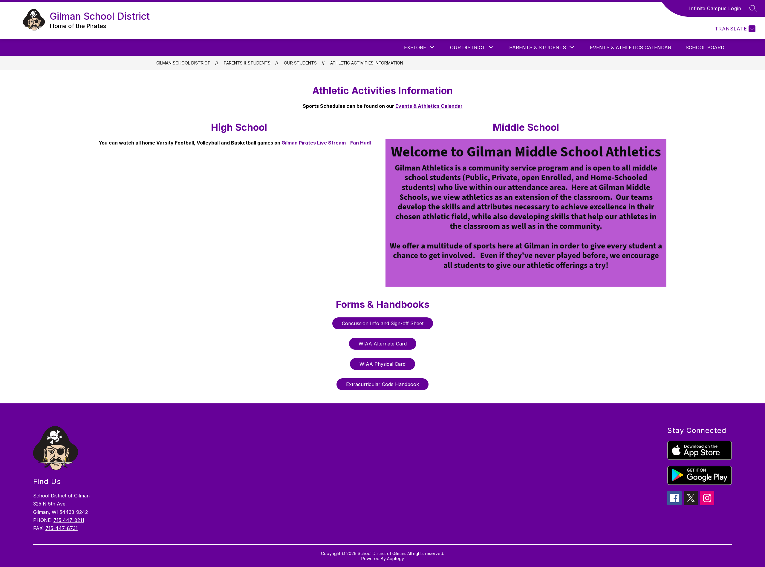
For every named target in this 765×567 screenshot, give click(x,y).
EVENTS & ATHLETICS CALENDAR (630, 47)
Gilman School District (183, 62)
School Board (705, 47)
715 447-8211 (68, 520)
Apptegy (395, 558)
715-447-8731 (61, 528)
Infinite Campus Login (715, 8)
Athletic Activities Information (366, 62)
